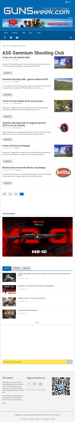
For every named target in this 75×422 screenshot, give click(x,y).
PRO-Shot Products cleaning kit (27, 310)
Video (24, 33)
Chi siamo (23, 419)
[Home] (36, 10)
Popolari (16, 268)
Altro (30, 33)
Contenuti (14, 33)
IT (68, 2)
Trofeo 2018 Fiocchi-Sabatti (16, 146)
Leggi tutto (7, 73)
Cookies (53, 419)
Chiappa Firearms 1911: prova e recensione (31, 298)
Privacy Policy (45, 419)
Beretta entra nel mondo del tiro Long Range (23, 167)
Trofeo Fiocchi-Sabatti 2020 (16, 57)
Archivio (26, 268)
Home (6, 33)
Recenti (7, 268)
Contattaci (31, 419)
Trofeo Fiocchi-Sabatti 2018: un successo (22, 101)
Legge (39, 33)
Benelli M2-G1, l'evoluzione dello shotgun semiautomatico (36, 286)
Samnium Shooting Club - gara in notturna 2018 (25, 79)
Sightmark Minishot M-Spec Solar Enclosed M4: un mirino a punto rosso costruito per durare (44, 274)
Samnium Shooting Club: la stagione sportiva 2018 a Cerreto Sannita (24, 124)
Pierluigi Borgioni (18, 103)
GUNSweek (16, 59)
